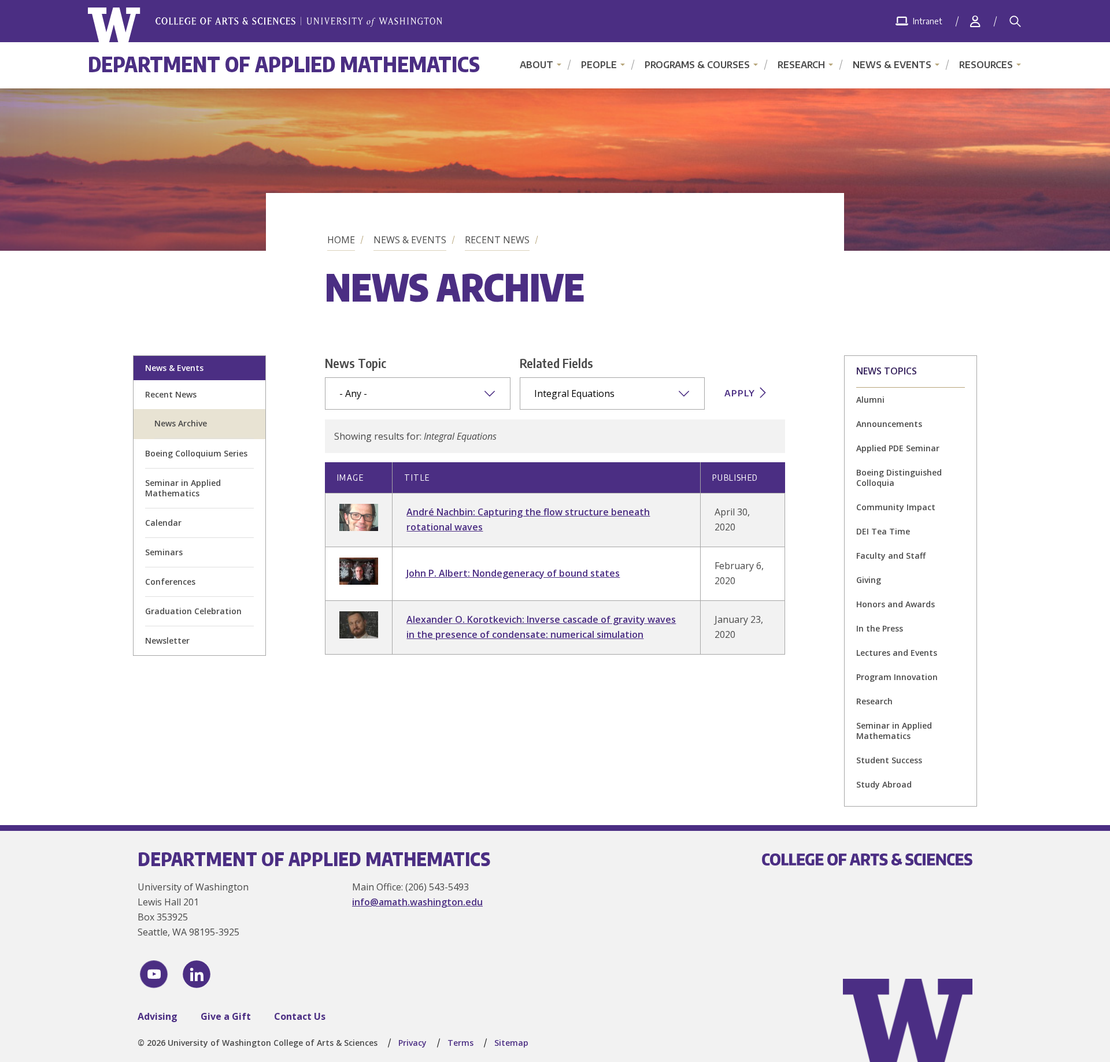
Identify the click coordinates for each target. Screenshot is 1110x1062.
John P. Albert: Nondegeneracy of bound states (513, 573)
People (599, 64)
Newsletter (167, 640)
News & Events (892, 64)
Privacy (412, 1042)
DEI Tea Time (883, 531)
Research (801, 64)
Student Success (889, 760)
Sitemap (511, 1042)
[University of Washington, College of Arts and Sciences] (265, 25)
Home (341, 239)
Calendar (163, 522)
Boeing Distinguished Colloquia (899, 477)
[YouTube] (154, 974)
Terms (460, 1042)
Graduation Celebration (193, 611)
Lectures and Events (896, 652)
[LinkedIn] (196, 974)
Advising (157, 1016)
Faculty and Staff (891, 555)
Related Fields (556, 362)
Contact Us (299, 1016)
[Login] (975, 21)
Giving (868, 579)
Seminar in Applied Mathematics (183, 488)
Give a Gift (226, 1016)
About (536, 64)
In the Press (879, 628)
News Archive (180, 423)
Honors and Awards (895, 604)
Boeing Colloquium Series (196, 453)
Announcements (889, 423)
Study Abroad (884, 784)
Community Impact (895, 507)
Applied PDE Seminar (897, 448)
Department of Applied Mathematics (284, 64)
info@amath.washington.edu (417, 902)
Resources (986, 64)
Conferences (170, 581)
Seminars (164, 552)
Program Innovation (897, 676)
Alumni (870, 399)
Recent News (497, 239)
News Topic (355, 362)
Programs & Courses (697, 64)
